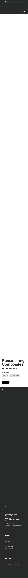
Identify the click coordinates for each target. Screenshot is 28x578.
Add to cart (5, 382)
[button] (14, 6)
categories (5, 372)
